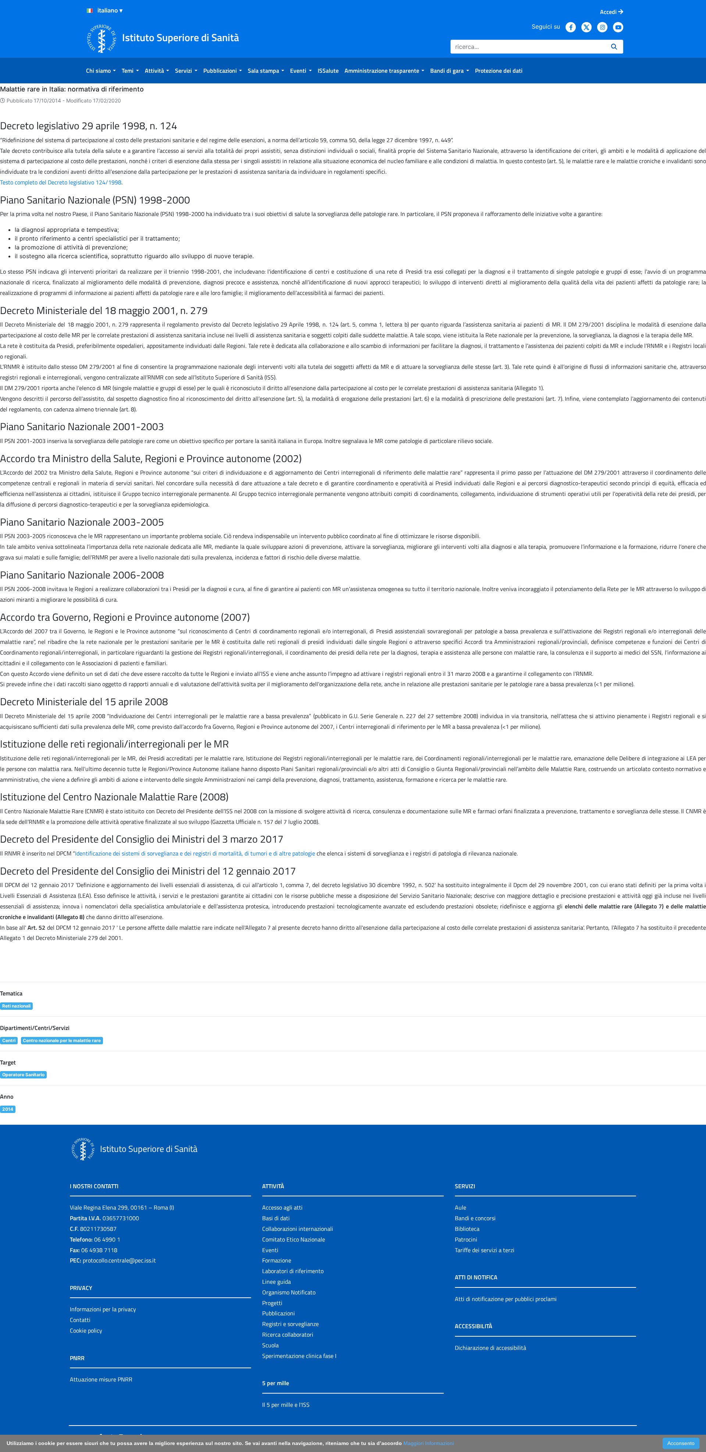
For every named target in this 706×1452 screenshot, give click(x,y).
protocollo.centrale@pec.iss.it (119, 1260)
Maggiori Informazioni (428, 1443)
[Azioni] (90, 11)
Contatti (80, 1319)
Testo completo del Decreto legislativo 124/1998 (60, 182)
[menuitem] (101, 70)
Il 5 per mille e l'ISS (286, 1404)
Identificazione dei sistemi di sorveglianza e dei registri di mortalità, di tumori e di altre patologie (195, 853)
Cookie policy (86, 1330)
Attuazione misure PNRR (101, 1379)
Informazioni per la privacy (103, 1309)
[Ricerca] (614, 47)
